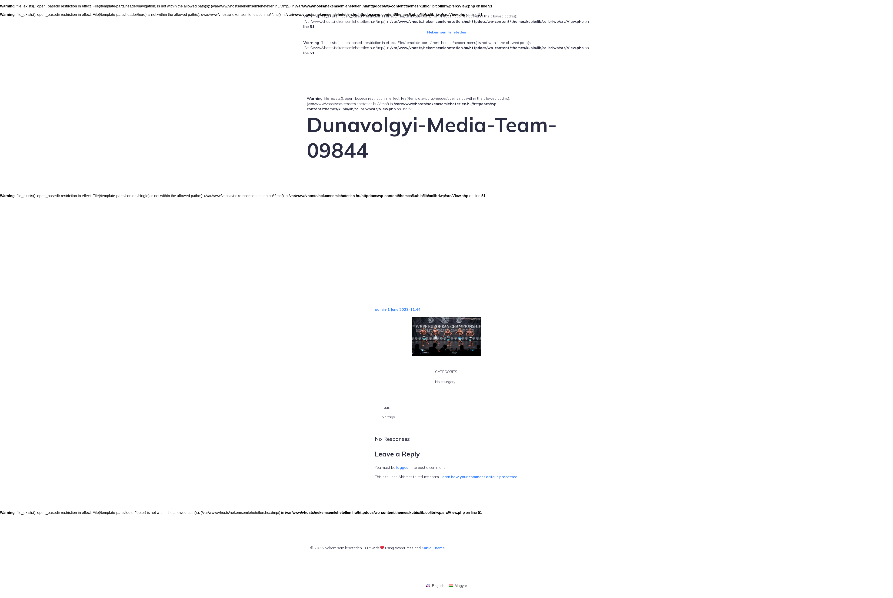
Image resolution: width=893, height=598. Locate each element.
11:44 (415, 309)
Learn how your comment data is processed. (479, 476)
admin (380, 309)
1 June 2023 (398, 309)
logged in (404, 467)
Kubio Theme (433, 547)
